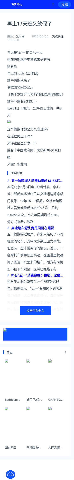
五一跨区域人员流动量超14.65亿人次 (37, 181)
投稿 (64, 4)
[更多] (65, 352)
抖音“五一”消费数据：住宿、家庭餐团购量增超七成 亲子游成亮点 (37, 275)
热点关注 (58, 36)
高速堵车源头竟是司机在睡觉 (32, 228)
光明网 (20, 36)
